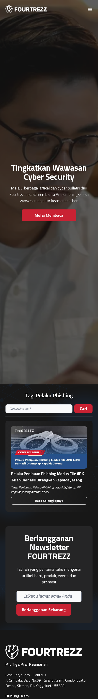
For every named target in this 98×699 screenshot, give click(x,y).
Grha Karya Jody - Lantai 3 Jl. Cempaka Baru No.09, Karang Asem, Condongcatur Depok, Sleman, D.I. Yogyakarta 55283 (46, 680)
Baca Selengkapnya (49, 500)
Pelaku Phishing (43, 487)
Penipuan (24, 487)
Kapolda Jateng (65, 487)
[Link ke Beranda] (26, 9)
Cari (83, 408)
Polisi (45, 491)
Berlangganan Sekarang (44, 610)
